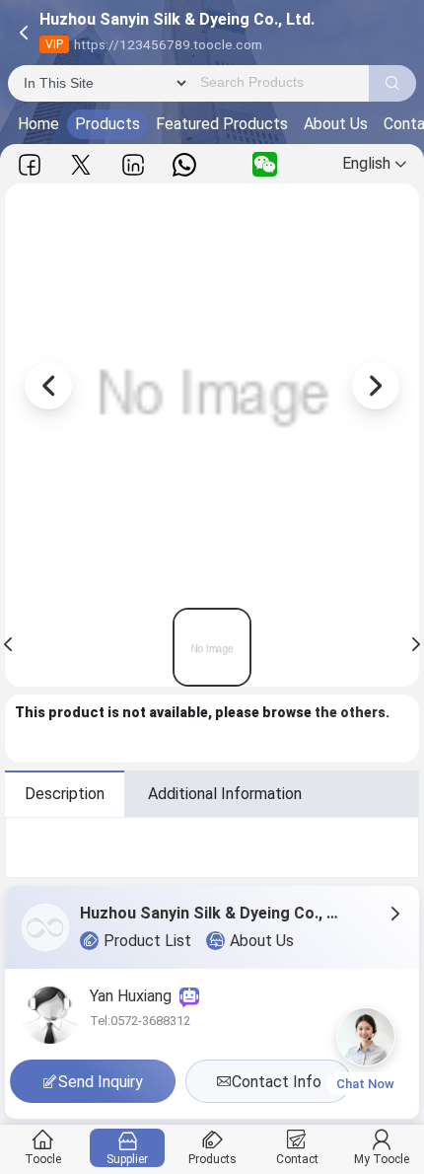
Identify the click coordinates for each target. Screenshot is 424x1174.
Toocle (43, 1159)
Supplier (127, 1159)
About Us (336, 123)
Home (38, 123)
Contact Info (276, 1081)
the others (350, 712)
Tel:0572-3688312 (140, 1020)
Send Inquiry (100, 1081)
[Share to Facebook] (29, 164)
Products (107, 123)
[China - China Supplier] (212, 647)
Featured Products (222, 123)
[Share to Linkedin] (133, 164)
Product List (147, 940)
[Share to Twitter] (81, 164)
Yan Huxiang (134, 996)
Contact (297, 1159)
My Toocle (381, 1159)
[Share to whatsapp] (184, 164)
